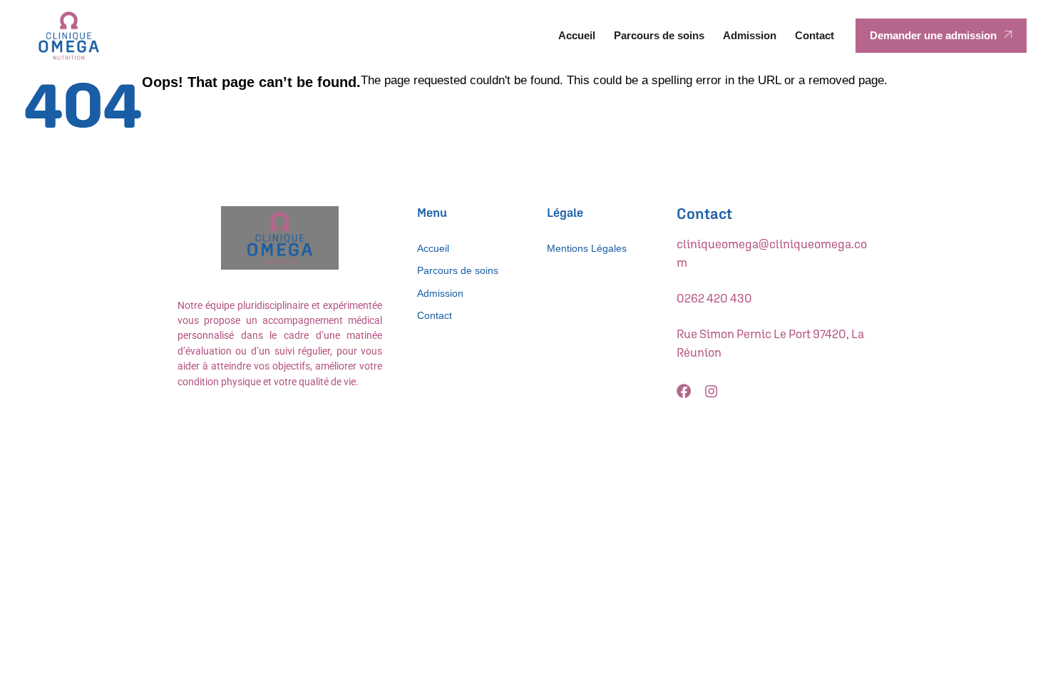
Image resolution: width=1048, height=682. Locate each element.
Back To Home (959, 92)
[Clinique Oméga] (68, 35)
